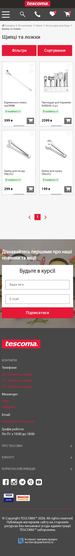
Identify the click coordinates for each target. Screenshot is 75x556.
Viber (5, 401)
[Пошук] (22, 14)
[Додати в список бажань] (31, 66)
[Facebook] (5, 482)
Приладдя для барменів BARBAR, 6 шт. (56, 104)
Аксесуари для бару (58, 25)
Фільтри (19, 50)
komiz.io (48, 542)
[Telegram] (22, 482)
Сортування (55, 50)
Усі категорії (25, 25)
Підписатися (37, 312)
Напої (39, 25)
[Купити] (30, 121)
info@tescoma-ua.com (18, 422)
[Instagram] (14, 482)
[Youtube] (39, 482)
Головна (9, 25)
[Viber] (30, 482)
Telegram (8, 407)
